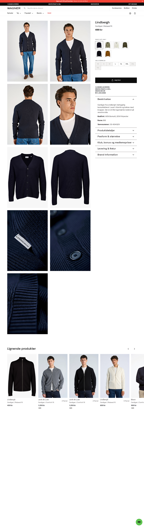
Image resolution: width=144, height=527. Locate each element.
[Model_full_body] (27, 51)
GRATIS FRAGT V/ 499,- (54, 4)
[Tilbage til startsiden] (13, 8)
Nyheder (10, 13)
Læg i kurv (117, 80)
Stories (134, 8)
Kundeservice (117, 8)
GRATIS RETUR (95, 4)
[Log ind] (130, 13)
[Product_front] (27, 177)
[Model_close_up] (70, 114)
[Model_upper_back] (27, 114)
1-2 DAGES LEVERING (13, 4)
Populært (28, 13)
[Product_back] (70, 177)
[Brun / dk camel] (108, 54)
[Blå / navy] (99, 45)
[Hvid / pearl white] (116, 45)
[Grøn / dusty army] (108, 45)
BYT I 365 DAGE (133, 4)
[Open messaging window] (139, 522)
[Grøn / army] (125, 45)
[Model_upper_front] (70, 51)
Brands (39, 13)
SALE (49, 13)
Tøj (18, 13)
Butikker (127, 8)
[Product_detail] (27, 240)
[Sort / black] (99, 54)
